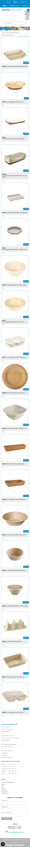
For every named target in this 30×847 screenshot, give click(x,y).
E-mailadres (4, 800)
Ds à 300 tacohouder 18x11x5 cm (14, 641)
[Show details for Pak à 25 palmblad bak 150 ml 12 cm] (15, 85)
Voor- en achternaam (6, 812)
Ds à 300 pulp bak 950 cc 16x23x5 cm (15, 677)
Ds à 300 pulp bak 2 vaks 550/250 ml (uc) (16, 357)
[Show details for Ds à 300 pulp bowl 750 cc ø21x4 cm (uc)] (15, 518)
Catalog (3, 788)
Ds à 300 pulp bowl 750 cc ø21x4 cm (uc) (16, 535)
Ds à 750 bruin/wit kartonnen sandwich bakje (13, 138)
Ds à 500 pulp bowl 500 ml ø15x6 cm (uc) (16, 570)
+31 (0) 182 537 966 (5, 740)
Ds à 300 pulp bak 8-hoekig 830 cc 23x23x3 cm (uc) (14, 249)
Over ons (27, 16)
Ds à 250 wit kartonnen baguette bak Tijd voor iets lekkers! (14, 176)
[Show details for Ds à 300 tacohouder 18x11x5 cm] (15, 625)
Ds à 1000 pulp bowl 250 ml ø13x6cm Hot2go (17, 606)
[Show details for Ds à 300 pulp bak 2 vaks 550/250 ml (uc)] (15, 341)
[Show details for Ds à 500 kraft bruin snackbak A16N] (15, 448)
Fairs (2, 786)
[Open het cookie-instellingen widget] (3, 844)
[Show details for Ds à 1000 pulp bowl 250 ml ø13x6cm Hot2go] (15, 590)
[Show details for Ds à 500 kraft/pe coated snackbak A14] (15, 483)
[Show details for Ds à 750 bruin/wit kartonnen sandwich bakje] (15, 121)
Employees (4, 791)
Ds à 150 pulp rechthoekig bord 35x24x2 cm (16, 212)
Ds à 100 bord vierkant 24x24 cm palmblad (17, 66)
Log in (6, 5)
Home (3, 32)
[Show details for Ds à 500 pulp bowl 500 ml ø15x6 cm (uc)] (15, 554)
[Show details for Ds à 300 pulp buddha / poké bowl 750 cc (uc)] (15, 304)
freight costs (5, 793)
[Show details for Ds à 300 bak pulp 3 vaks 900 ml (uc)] (15, 696)
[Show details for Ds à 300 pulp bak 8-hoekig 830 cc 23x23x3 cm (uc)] (15, 232)
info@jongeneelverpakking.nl (10, 744)
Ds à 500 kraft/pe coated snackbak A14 (16, 499)
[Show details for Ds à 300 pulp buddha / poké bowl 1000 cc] (15, 269)
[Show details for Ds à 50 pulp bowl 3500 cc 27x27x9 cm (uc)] (15, 412)
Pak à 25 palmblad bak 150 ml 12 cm (15, 102)
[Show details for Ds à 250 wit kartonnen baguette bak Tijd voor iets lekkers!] (15, 158)
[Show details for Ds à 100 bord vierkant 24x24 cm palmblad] (15, 50)
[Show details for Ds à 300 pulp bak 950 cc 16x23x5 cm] (15, 661)
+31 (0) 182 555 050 (5, 731)
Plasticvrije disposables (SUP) (12, 32)
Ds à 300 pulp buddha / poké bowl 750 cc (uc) (13, 322)
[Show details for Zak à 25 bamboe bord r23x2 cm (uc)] (15, 376)
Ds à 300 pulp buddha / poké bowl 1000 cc (16, 285)
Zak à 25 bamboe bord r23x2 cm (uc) (16, 393)
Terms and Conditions (7, 782)
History (3, 784)
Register (16, 1)
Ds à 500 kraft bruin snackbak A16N (15, 464)
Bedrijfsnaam (5, 807)
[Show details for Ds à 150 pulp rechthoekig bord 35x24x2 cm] (15, 196)
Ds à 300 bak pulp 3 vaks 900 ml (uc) (15, 712)
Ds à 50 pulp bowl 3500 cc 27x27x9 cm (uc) (16, 428)
